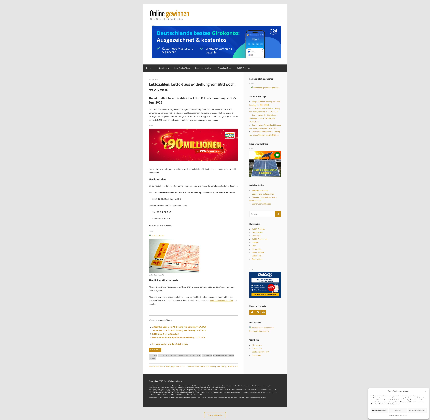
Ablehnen (398, 410)
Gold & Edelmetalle (259, 239)
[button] (425, 391)
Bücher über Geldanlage (261, 204)
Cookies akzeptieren (379, 410)
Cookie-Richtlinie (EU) (260, 352)
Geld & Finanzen (243, 68)
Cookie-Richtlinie (394, 416)
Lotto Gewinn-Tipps (182, 68)
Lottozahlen (155, 350)
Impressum (256, 355)
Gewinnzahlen (183, 355)
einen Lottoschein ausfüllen (221, 300)
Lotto (199, 355)
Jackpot (192, 355)
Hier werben (257, 345)
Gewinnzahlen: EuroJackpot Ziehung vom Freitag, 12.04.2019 (178, 337)
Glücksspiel (256, 236)
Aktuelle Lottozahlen (260, 190)
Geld (167, 355)
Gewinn (173, 355)
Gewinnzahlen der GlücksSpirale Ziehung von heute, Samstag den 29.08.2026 (263, 118)
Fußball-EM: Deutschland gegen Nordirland (167, 366)
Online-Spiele (257, 256)
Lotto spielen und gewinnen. (263, 194)
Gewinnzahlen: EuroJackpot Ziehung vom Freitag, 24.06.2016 (212, 366)
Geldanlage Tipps (224, 68)
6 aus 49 (161, 355)
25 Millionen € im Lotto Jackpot (165, 334)
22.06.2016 (153, 355)
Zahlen (231, 355)
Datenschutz (403, 416)
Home (148, 68)
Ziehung (153, 359)
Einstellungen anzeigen (417, 410)
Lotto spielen (162, 68)
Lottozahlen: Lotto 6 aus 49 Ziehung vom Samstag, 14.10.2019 (179, 330)
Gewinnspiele (257, 232)
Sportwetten (257, 259)
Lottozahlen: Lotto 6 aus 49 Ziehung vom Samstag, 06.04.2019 (179, 327)
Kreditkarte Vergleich (203, 68)
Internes (255, 242)
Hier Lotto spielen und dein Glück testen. (170, 344)
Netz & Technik (258, 252)
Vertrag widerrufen (215, 415)
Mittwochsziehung (220, 355)
